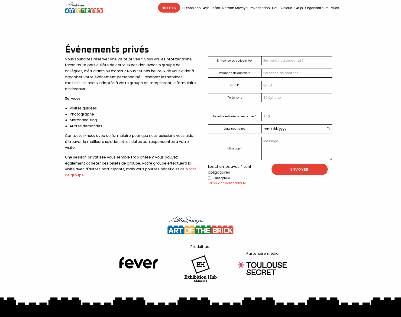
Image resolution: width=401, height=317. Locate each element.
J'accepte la (227, 180)
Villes (335, 8)
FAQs (298, 8)
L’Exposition (191, 8)
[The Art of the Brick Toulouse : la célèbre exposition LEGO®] (84, 7)
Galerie (286, 8)
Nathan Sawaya (235, 8)
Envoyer (300, 169)
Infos (216, 8)
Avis (206, 8)
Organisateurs (317, 8)
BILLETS (169, 7)
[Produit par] (200, 268)
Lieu (275, 8)
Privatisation (260, 8)
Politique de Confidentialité (227, 183)
